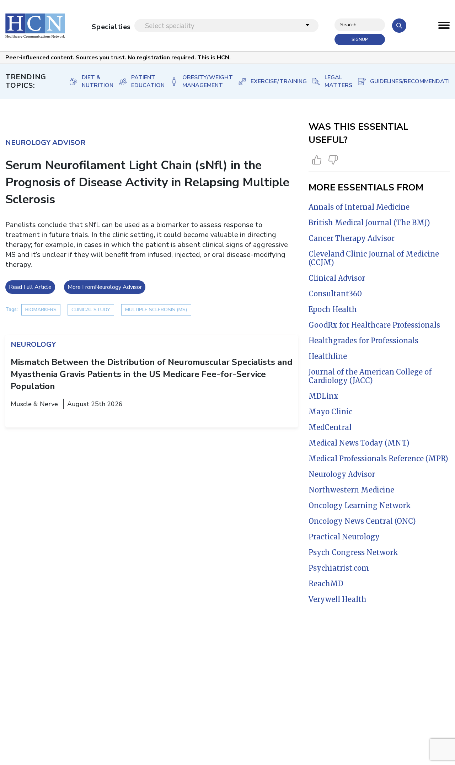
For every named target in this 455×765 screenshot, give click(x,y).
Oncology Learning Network (360, 505)
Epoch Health (333, 309)
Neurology (33, 344)
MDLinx (323, 396)
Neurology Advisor (342, 474)
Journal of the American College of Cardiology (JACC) (370, 376)
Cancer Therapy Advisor (352, 238)
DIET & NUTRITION (93, 81)
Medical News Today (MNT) (359, 442)
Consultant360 (335, 293)
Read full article (30, 287)
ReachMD (326, 583)
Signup (360, 39)
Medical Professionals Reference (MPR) (378, 458)
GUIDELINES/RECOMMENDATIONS (411, 81)
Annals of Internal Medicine (359, 207)
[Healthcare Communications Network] (35, 26)
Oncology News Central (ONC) (362, 521)
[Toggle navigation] (444, 27)
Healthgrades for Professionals (363, 340)
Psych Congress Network (353, 552)
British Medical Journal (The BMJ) (369, 222)
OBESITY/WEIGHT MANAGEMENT (202, 81)
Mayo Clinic (330, 411)
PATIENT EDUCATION (143, 81)
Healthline (328, 356)
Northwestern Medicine (351, 489)
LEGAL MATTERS (334, 81)
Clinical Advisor (337, 278)
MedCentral (330, 427)
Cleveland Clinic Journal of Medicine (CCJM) (374, 258)
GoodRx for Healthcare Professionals (374, 324)
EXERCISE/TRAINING (274, 81)
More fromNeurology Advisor (105, 287)
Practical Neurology (344, 536)
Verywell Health (337, 599)
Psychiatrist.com (339, 568)
